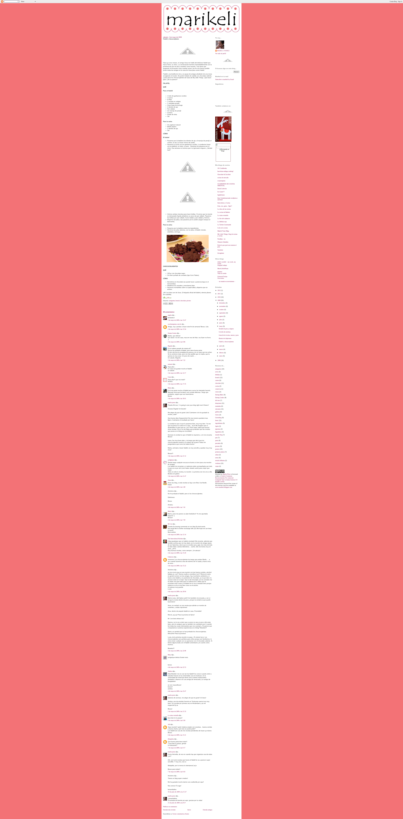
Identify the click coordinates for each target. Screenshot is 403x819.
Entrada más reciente (169, 810)
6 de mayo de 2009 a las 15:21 (177, 735)
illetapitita (171, 739)
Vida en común (221, 273)
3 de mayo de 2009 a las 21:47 (177, 476)
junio (221, 323)
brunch (178, 300)
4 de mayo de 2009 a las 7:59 (176, 520)
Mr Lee (170, 524)
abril (220, 346)
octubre (221, 309)
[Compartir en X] (168, 304)
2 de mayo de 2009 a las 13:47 (177, 320)
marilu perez (171, 402)
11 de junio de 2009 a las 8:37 (177, 803)
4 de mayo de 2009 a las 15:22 (177, 566)
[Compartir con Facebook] (170, 304)
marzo (221, 349)
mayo (221, 326)
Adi (169, 724)
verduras (217, 463)
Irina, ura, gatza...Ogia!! (224, 206)
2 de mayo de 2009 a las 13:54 (177, 329)
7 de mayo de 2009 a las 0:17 (176, 748)
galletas (217, 412)
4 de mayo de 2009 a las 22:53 (177, 667)
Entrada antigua (207, 810)
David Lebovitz (222, 188)
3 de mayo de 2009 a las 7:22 (176, 360)
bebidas (217, 375)
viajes (217, 466)
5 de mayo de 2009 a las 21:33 (177, 711)
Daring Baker (219, 395)
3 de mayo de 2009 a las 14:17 (177, 373)
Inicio (189, 810)
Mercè (169, 511)
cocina (217, 386)
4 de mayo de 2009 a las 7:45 (176, 507)
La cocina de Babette (223, 212)
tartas (216, 457)
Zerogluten (220, 253)
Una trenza (220, 278)
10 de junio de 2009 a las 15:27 (177, 792)
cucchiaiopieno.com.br (174, 324)
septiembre (222, 313)
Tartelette (220, 250)
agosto (221, 316)
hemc (216, 420)
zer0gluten (171, 460)
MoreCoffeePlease (222, 268)
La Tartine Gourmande (224, 225)
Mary (169, 655)
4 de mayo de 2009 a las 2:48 (176, 487)
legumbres (218, 432)
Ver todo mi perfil (220, 53)
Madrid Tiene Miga (223, 231)
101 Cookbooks (222, 168)
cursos (217, 392)
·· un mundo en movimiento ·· (226, 281)
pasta (216, 440)
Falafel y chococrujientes (171, 39)
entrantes (217, 409)
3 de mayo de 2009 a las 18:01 (177, 398)
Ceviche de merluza (224, 332)
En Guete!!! (221, 192)
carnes (217, 380)
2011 (219, 294)
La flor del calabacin (223, 218)
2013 (219, 290)
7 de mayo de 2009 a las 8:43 (176, 772)
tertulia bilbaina (220, 460)
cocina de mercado (222, 177)
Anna (169, 480)
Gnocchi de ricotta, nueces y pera (229, 335)
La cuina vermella (173, 715)
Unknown (171, 557)
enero (221, 356)
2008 (219, 360)
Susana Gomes (172, 333)
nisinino (219, 272)
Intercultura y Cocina (223, 203)
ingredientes (218, 423)
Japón (217, 426)
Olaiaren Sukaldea (222, 242)
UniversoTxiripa (222, 276)
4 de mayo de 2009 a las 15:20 (177, 553)
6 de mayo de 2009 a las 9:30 (176, 720)
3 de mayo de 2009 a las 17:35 (177, 384)
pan (216, 437)
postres (217, 449)
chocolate (183, 300)
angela (170, 315)
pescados (217, 443)
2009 (219, 300)
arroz (216, 372)
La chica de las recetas (224, 209)
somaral (170, 364)
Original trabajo (222, 265)
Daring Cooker (219, 397)
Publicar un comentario (170, 806)
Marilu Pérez (226, 474)
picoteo (188, 300)
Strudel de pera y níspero (226, 329)
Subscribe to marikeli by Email (224, 79)
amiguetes (172, 300)
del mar (217, 400)
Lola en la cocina (222, 228)
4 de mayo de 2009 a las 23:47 (177, 691)
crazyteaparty (221, 181)
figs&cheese (221, 195)
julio (220, 319)
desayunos (218, 403)
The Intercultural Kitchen (175, 538)
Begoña (170, 346)
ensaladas (218, 406)
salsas (217, 455)
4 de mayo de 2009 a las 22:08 (177, 651)
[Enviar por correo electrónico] (164, 304)
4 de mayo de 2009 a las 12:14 (177, 534)
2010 (219, 297)
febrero (221, 352)
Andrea (170, 671)
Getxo (217, 415)
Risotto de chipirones (225, 338)
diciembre (222, 303)
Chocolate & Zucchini (224, 174)
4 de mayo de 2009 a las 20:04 (177, 591)
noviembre (222, 306)
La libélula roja (222, 221)
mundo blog (218, 435)
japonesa (217, 429)
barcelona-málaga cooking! (225, 171)
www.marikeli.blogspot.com (223, 487)
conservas (218, 389)
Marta (169, 388)
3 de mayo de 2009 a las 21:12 (177, 456)
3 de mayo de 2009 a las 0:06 (176, 342)
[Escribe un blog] (166, 304)
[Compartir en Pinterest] (172, 304)
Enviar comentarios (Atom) (181, 814)
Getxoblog (218, 417)
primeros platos (219, 452)
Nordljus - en (221, 239)
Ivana (169, 377)
